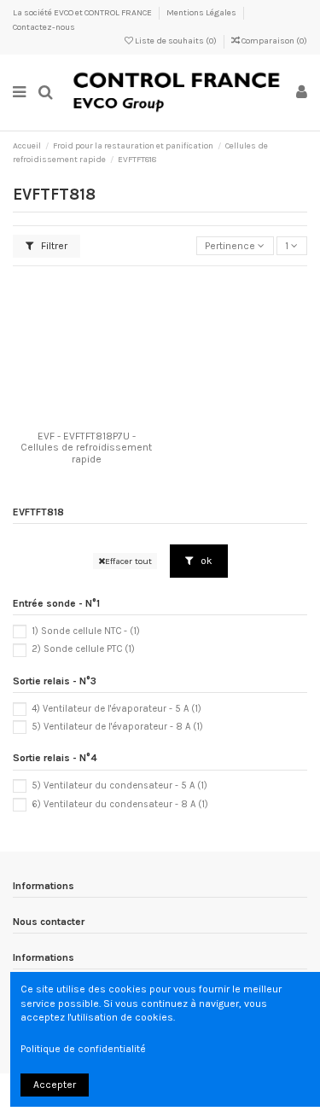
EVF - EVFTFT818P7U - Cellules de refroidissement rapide (86, 447)
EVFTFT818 (38, 512)
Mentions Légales (202, 13)
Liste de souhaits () (175, 41)
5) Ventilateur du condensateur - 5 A (119, 785)
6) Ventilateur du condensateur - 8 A (120, 804)
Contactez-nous (44, 27)
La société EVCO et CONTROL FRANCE (83, 13)
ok (205, 561)
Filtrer (52, 246)
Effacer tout (128, 561)
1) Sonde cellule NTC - (86, 631)
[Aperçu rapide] (106, 419)
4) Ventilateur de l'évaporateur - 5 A (116, 708)
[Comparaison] (86, 419)
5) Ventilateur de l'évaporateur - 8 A (117, 726)
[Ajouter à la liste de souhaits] (66, 419)
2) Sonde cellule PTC (83, 648)
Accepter (54, 1085)
